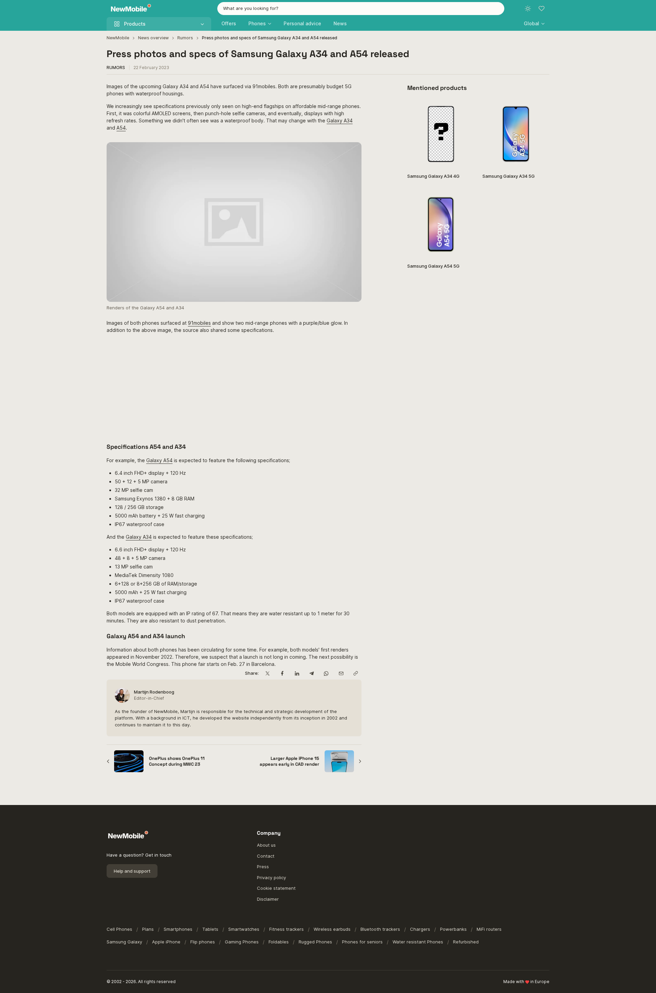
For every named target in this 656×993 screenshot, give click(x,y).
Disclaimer (268, 899)
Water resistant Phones (418, 941)
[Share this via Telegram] (311, 674)
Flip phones (202, 941)
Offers (228, 23)
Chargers (420, 929)
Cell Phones (119, 929)
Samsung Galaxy (124, 941)
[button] (534, 23)
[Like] (466, 109)
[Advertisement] (234, 387)
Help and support (132, 871)
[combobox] (360, 8)
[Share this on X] (267, 674)
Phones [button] (257, 23)
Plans (148, 929)
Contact (265, 856)
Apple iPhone (166, 941)
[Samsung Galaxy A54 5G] (440, 223)
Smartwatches (243, 929)
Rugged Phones (315, 941)
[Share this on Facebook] (282, 674)
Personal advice (302, 23)
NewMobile (118, 37)
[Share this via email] (341, 674)
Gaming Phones (242, 941)
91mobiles (199, 323)
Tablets (210, 929)
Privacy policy (271, 877)
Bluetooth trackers (380, 929)
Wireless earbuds (332, 929)
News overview (153, 37)
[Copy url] (355, 674)
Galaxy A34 (340, 120)
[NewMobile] (129, 9)
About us (266, 845)
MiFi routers (489, 929)
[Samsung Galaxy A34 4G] (440, 133)
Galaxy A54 (159, 460)
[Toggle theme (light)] (528, 8)
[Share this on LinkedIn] (297, 674)
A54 (121, 128)
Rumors (185, 37)
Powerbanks (453, 929)
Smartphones (178, 929)
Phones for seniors (362, 941)
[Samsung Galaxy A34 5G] (515, 133)
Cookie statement (276, 888)
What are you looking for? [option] (250, 8)
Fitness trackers (286, 929)
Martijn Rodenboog (154, 692)
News (340, 23)
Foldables (279, 941)
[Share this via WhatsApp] (326, 674)
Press (263, 866)
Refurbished (466, 941)
